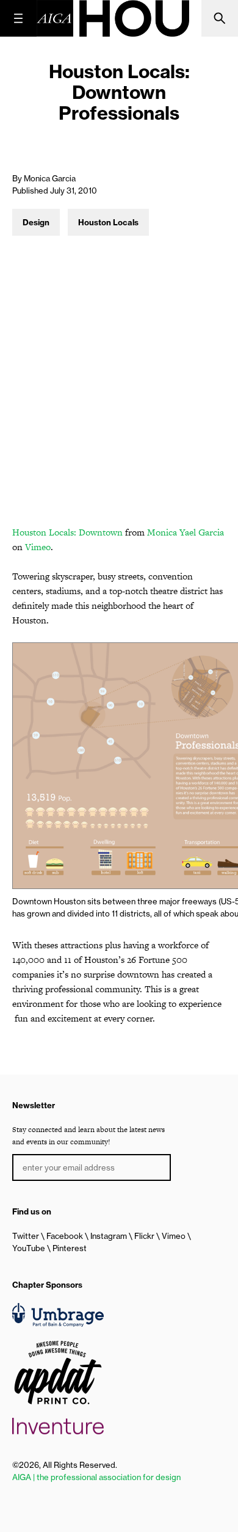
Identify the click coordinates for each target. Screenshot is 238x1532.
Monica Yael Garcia (185, 532)
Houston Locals (108, 222)
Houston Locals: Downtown (67, 532)
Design (36, 222)
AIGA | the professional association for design (96, 1477)
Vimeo (38, 546)
